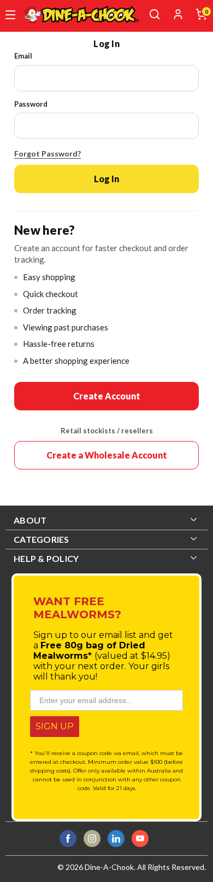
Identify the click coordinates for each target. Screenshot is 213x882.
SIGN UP (55, 726)
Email (23, 55)
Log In (106, 178)
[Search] (155, 14)
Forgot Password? (47, 153)
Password (31, 104)
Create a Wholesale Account (106, 455)
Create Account (106, 396)
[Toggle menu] (10, 14)
